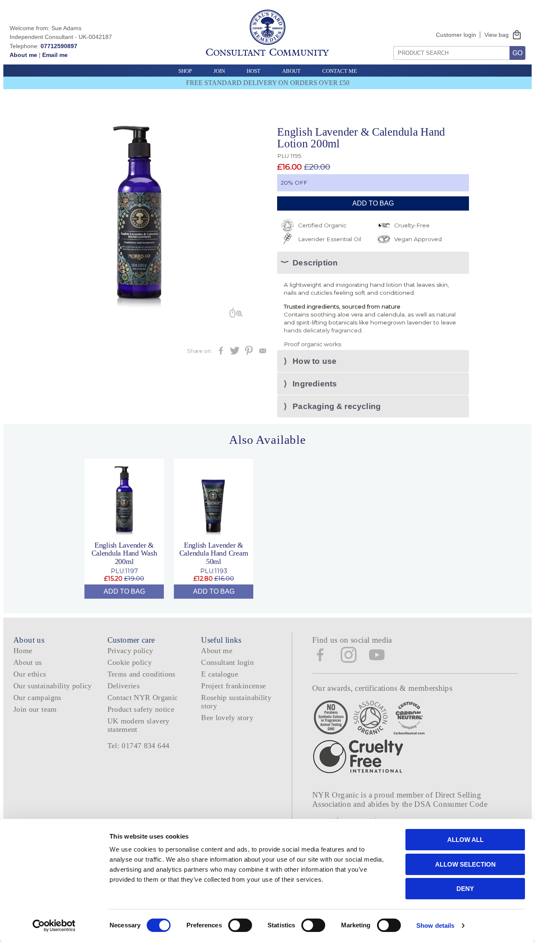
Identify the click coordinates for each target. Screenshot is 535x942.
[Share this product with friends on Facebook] (221, 353)
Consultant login (227, 662)
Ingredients (315, 383)
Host (253, 71)
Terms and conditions (141, 674)
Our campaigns (37, 697)
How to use (314, 361)
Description (315, 262)
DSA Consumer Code (450, 804)
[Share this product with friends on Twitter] (234, 353)
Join (219, 71)
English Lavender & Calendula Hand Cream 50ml (213, 553)
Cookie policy (129, 662)
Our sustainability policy (52, 686)
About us (27, 662)
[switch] (240, 925)
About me (23, 54)
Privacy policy (130, 650)
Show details (435, 925)
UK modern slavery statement (138, 725)
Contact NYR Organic (142, 697)
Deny (465, 888)
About (291, 71)
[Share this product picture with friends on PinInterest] (249, 353)
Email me (55, 54)
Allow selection (465, 864)
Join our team (35, 709)
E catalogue (219, 674)
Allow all (465, 839)
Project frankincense (233, 686)
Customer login (456, 34)
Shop (185, 71)
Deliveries (123, 686)
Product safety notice (140, 709)
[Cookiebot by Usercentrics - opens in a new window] (54, 925)
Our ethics (29, 674)
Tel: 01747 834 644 (138, 745)
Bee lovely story (227, 717)
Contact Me (339, 71)
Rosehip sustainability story (236, 701)
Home (22, 650)
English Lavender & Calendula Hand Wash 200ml (124, 553)
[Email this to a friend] (263, 353)
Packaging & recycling (337, 406)
